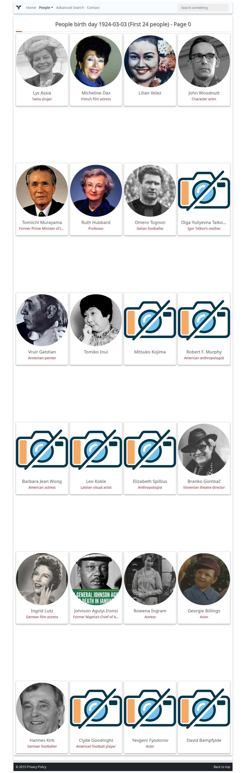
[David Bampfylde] (204, 709)
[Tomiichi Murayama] (42, 191)
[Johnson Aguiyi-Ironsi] (96, 579)
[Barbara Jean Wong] (42, 450)
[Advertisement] (123, 134)
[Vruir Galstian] (42, 320)
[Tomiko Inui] (96, 320)
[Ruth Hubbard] (96, 191)
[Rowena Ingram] (150, 579)
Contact (93, 7)
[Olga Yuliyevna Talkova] (204, 191)
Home (31, 7)
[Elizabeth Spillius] (150, 450)
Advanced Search (70, 7)
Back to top (222, 767)
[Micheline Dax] (96, 61)
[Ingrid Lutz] (42, 579)
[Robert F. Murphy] (204, 320)
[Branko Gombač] (204, 450)
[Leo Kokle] (96, 450)
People (44, 7)
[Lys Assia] (42, 61)
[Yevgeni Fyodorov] (150, 709)
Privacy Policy (36, 767)
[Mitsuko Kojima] (150, 320)
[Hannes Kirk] (42, 709)
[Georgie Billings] (204, 579)
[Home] (19, 8)
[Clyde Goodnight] (96, 709)
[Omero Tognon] (150, 191)
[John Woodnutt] (204, 61)
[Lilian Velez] (150, 61)
